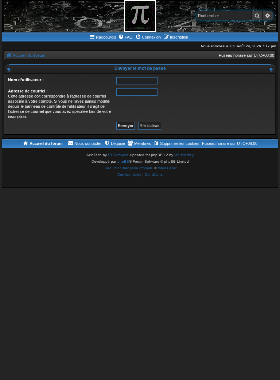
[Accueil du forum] (140, 16)
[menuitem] (125, 37)
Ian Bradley (184, 155)
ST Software (118, 155)
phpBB (123, 161)
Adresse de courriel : (28, 91)
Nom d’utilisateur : (26, 80)
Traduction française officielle (128, 168)
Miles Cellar (167, 168)
